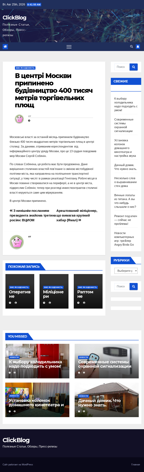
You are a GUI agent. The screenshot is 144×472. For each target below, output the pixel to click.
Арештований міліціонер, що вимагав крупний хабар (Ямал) (76, 215)
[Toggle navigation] (69, 47)
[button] (131, 46)
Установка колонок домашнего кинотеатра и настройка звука (125, 148)
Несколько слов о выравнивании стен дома (125, 182)
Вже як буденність (25, 68)
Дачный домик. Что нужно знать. (99, 402)
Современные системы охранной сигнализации (104, 364)
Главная (135, 464)
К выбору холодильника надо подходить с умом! (35, 364)
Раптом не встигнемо (87, 298)
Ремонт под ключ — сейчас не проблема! (125, 220)
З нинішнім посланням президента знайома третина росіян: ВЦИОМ (33, 215)
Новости (14, 357)
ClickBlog (14, 17)
